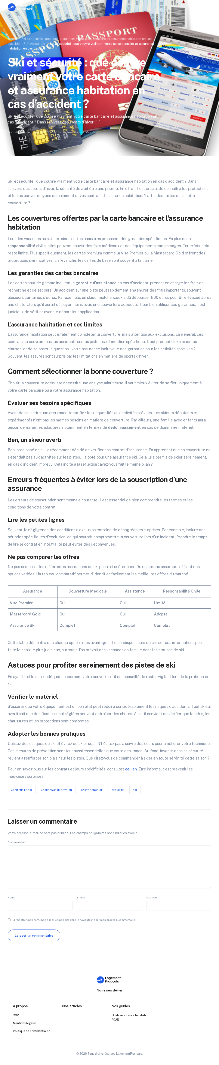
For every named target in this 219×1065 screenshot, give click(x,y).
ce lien (131, 769)
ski (135, 790)
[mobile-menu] (207, 7)
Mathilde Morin (19, 132)
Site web (151, 897)
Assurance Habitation (56, 790)
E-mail (82, 897)
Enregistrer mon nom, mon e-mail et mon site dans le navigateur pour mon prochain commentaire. (74, 919)
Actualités (70, 132)
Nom (11, 897)
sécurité (118, 790)
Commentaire (17, 842)
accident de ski (21, 790)
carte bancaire (92, 790)
